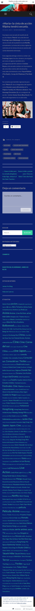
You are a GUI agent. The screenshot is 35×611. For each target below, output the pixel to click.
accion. (7, 145)
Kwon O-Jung (9, 461)
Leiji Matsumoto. (13, 468)
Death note (20, 364)
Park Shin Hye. (12, 507)
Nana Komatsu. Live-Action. (20, 493)
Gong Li (19, 395)
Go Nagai (13, 395)
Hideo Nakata (10, 403)
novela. (20, 499)
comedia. (23, 354)
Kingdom (24, 453)
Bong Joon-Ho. (27, 329)
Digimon (18, 370)
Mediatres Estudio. (16, 487)
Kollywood (25, 455)
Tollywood (5, 570)
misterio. (5, 490)
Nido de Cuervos (8, 292)
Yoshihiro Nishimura (17, 581)
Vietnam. (9, 575)
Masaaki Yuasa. (27, 479)
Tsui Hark (19, 572)
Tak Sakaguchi (10, 556)
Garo (27, 389)
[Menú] (5, 14)
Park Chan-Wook (26, 504)
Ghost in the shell (8, 392)
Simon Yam (17, 539)
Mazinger (6, 487)
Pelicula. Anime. (11, 511)
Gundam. (15, 398)
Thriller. (19, 563)
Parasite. (17, 504)
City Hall (29, 351)
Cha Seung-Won (13, 335)
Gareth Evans (22, 389)
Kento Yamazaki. (20, 445)
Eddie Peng (22, 377)
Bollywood (8, 325)
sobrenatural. (5, 542)
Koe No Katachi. (18, 455)
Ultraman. (27, 572)
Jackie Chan (27, 419)
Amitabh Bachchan (7, 309)
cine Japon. (20, 350)
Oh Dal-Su (25, 499)
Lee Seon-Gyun (23, 464)
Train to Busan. (10, 572)
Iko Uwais (12, 416)
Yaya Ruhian (23, 158)
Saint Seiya (23, 523)
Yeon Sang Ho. (6, 581)
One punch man (27, 502)
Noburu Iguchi (13, 499)
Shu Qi (12, 539)
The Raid (29, 560)
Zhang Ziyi (12, 588)
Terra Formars (26, 556)
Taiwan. (26, 550)
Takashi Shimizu (20, 553)
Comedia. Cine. (7, 358)
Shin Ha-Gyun (11, 536)
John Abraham (9, 431)
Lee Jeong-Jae (10, 464)
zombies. (18, 588)
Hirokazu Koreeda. (22, 403)
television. (17, 556)
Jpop (26, 437)
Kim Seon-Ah (18, 450)
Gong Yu (23, 395)
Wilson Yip (23, 575)
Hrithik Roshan (7, 412)
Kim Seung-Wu (26, 450)
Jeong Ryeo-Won (12, 429)
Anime (5, 313)
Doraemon (5, 373)
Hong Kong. (8, 409)
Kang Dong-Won (23, 439)
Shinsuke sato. (20, 536)
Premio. (9, 515)
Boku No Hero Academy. (15, 322)
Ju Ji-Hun (7, 439)
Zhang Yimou (6, 588)
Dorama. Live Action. (24, 373)
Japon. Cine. (15, 425)
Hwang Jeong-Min (19, 412)
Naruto (10, 496)
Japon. (5, 425)
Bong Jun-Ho (6, 331)
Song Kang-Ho (22, 542)
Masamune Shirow (18, 482)
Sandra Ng (18, 526)
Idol (8, 416)
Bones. (16, 326)
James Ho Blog (7, 286)
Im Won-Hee (19, 416)
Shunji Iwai (29, 536)
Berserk (8, 319)
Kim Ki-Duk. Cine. (24, 447)
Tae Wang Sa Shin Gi (18, 550)
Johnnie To (17, 431)
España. (14, 380)
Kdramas (21, 442)
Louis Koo (14, 472)
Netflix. (18, 154)
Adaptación (21, 304)
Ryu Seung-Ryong (22, 520)
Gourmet (10, 398)
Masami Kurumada (7, 482)
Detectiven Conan (14, 367)
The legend (23, 560)
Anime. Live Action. (18, 313)
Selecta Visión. (8, 529)
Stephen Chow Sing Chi (10, 548)
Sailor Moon (16, 523)
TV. (23, 572)
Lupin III (21, 472)
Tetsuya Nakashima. (15, 560)
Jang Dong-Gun (27, 422)
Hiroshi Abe (5, 406)
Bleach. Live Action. (16, 319)
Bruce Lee (18, 331)
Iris (21, 419)
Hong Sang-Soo (19, 409)
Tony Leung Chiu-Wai (20, 570)
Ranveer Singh (13, 518)
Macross (26, 472)
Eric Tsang (7, 380)
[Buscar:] (17, 232)
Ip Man (18, 419)
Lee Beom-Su (17, 461)
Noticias (8, 139)
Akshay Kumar (27, 307)
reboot (19, 518)
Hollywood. (24, 406)
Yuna (21, 586)
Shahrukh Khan (10, 533)
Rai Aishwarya (5, 517)
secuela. (24, 526)
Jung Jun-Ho (14, 439)
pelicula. (22, 507)
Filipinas (7, 154)
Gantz (16, 389)
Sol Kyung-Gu (13, 542)
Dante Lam (13, 364)
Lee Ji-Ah (16, 464)
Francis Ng (27, 386)
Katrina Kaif (5, 442)
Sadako (11, 523)
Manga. (19, 479)
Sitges (30, 539)
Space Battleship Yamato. (12, 545)
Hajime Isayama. (23, 398)
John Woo (23, 431)
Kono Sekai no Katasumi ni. (14, 458)
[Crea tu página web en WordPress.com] (17, 2)
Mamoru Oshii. (12, 479)
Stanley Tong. (25, 545)
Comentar (26, 210)
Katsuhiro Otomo (14, 442)
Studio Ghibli (23, 548)
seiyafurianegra (19, 30)
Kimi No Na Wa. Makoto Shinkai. (10, 447)
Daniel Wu (7, 364)
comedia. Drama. (17, 358)
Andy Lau (24, 309)
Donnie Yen (26, 370)
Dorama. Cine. (12, 373)
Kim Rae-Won (11, 450)
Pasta (17, 507)
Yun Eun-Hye (26, 586)
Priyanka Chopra (25, 515)
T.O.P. (12, 550)
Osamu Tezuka (7, 504)
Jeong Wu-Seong (20, 429)
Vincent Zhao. (16, 575)
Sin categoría (16, 139)
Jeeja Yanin (24, 425)
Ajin (7, 307)
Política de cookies (21, 603)
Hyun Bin (29, 412)
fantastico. (23, 383)
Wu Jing (17, 578)
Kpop (24, 458)
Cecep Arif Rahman (21, 145)
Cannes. (23, 331)
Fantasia (17, 383)
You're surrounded (13, 583)
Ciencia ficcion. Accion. (22, 338)
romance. (5, 520)
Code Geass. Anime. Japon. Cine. (11, 354)
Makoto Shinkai (16, 476)
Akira (10, 307)
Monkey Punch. (12, 490)
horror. (27, 409)
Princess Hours (16, 514)
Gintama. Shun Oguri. (21, 392)
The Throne (12, 564)
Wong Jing (10, 578)
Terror (5, 559)
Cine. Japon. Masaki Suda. (16, 346)
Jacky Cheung (6, 422)
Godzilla (5, 395)
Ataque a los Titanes (17, 316)
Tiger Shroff (26, 564)
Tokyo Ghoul (22, 567)
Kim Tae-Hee (9, 452)
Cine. (6, 149)
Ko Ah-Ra (11, 455)
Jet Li (26, 429)
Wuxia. (22, 578)
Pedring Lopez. (9, 158)
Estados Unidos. (8, 383)
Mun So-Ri (9, 492)
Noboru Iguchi (6, 499)
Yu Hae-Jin (8, 586)
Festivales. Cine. (10, 386)
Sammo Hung (11, 526)
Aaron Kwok (6, 304)
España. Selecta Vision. (24, 380)
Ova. (13, 504)
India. (25, 416)
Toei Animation (7, 567)
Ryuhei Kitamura (12, 520)
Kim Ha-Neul (28, 445)
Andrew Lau (16, 309)
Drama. (15, 376)
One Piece (19, 502)
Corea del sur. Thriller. (16, 361)
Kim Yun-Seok (16, 453)
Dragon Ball (6, 377)
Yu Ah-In (20, 583)
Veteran (4, 575)
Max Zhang (28, 484)
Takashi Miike (8, 553)
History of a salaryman (14, 406)
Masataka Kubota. (19, 484)
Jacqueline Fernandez (16, 422)
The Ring (5, 564)
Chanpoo (5, 254)
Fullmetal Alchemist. (8, 389)
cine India (10, 351)
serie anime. (21, 529)
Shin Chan (17, 533)
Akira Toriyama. (17, 307)
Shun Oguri (6, 539)
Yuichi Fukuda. (15, 586)
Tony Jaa (11, 570)
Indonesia (6, 419)
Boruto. (13, 331)
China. (22, 334)
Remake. (25, 517)
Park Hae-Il (5, 507)
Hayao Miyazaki (13, 400)
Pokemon (23, 511)
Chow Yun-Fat (9, 338)
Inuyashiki (13, 419)
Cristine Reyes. (17, 149)
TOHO (15, 567)
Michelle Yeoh (26, 487)
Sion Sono (24, 539)
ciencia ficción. (7, 342)
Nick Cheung (24, 496)
